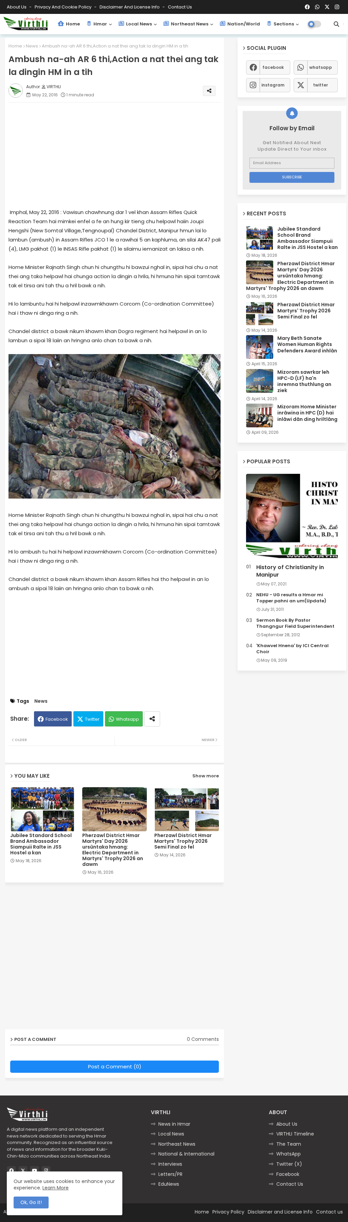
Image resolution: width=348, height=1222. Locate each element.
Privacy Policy (228, 1211)
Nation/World (243, 24)
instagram (272, 85)
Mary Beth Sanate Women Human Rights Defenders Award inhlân (307, 344)
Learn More (55, 1187)
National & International (186, 1153)
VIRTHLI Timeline (295, 1133)
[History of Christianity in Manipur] (292, 517)
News (32, 46)
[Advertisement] (121, 155)
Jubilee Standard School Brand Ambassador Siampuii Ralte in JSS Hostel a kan (41, 844)
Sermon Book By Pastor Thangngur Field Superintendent (295, 623)
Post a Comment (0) (114, 1066)
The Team (288, 1144)
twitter (320, 85)
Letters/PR (170, 1174)
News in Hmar (174, 1124)
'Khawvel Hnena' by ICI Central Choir (292, 649)
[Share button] (152, 718)
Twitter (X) (289, 1164)
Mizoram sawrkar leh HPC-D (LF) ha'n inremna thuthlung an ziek (304, 381)
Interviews (170, 1164)
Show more (205, 776)
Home (72, 24)
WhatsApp (288, 1153)
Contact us (180, 7)
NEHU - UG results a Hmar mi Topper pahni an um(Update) (291, 598)
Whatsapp (127, 719)
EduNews (168, 1184)
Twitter (92, 719)
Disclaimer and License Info (130, 7)
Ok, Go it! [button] (31, 1202)
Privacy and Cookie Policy (63, 7)
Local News (138, 24)
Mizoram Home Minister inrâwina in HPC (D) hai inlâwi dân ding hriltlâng (307, 413)
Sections (283, 24)
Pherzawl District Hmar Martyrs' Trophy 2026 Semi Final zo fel (183, 841)
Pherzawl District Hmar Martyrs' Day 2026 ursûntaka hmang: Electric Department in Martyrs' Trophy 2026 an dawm (112, 850)
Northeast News (189, 24)
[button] (336, 24)
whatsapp (320, 67)
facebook (273, 67)
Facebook (57, 719)
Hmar (99, 24)
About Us (17, 7)
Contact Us (289, 1184)
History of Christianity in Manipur (290, 571)
